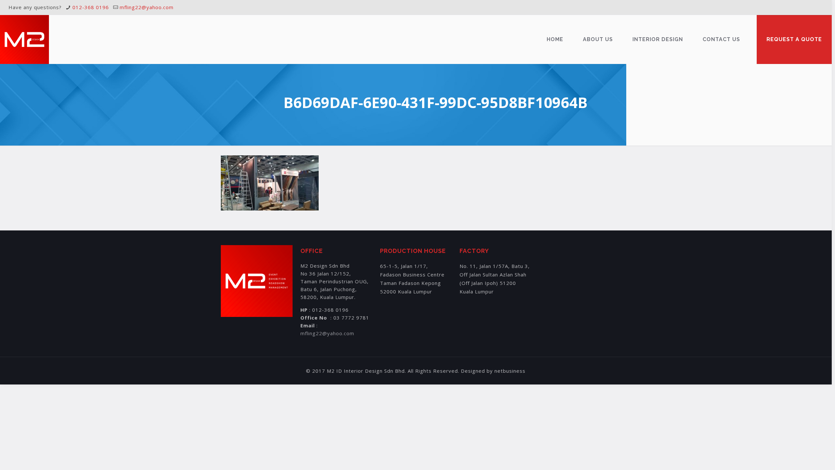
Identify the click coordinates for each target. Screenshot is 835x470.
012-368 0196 (90, 7)
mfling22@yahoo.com (147, 7)
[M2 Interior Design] (24, 39)
